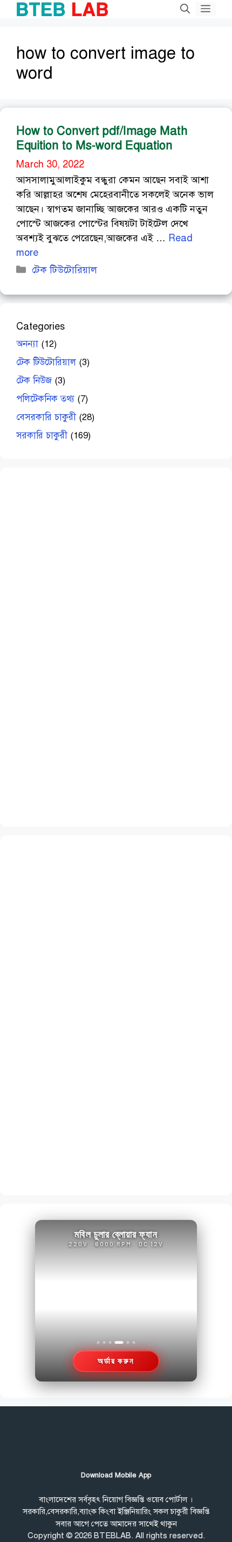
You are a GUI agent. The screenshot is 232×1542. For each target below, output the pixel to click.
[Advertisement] (97, 645)
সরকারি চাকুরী (41, 435)
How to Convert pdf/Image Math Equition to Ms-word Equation (102, 137)
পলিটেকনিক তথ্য (45, 398)
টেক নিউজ (34, 380)
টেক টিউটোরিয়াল (64, 270)
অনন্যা (27, 344)
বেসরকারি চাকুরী (46, 417)
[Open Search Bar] (185, 9)
